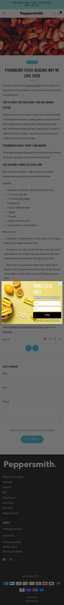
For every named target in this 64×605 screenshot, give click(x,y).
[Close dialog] (60, 283)
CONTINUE (47, 315)
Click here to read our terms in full (54, 321)
